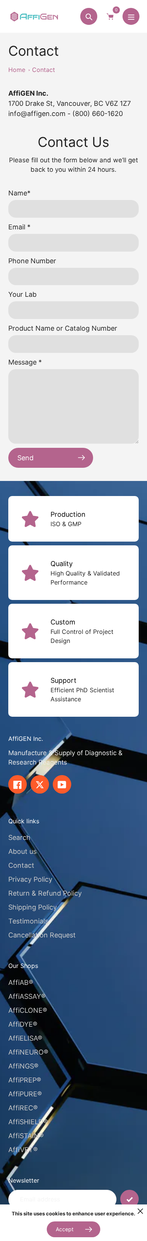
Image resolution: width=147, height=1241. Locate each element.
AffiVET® (23, 1150)
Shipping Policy (32, 907)
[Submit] (129, 1199)
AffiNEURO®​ (28, 1052)
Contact (43, 69)
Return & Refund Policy (45, 893)
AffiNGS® (23, 1066)
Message (25, 362)
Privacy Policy (30, 879)
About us (22, 851)
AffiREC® (23, 1108)
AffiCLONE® (27, 1010)
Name (19, 193)
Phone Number (32, 261)
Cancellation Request (42, 935)
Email (19, 227)
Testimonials (28, 921)
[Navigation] (130, 16)
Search (19, 837)
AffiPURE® (25, 1094)
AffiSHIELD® (28, 1122)
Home (16, 69)
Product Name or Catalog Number (62, 328)
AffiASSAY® (27, 996)
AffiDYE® (22, 1024)
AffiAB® (20, 982)
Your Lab (22, 294)
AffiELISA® (25, 1038)
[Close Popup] (140, 1211)
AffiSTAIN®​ (26, 1136)
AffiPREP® (24, 1080)
